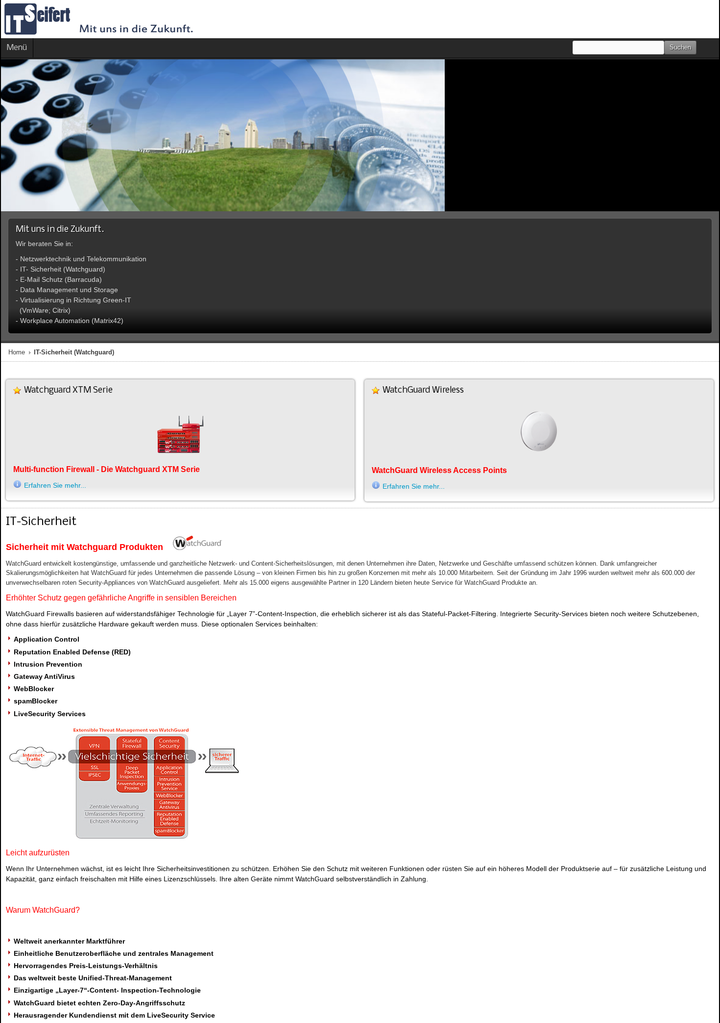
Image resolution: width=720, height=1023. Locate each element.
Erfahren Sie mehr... (55, 485)
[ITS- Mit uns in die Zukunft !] (98, 19)
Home (16, 352)
